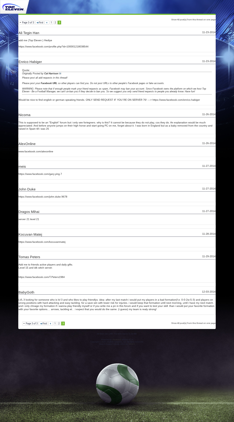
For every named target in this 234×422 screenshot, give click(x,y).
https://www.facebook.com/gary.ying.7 (40, 173)
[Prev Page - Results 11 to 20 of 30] (47, 23)
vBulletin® (116, 340)
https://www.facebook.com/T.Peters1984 (41, 277)
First (41, 22)
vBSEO (132, 344)
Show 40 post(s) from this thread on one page (193, 19)
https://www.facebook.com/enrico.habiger (176, 99)
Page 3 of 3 (28, 22)
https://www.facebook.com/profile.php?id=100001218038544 (53, 46)
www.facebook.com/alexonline (35, 151)
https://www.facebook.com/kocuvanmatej (41, 241)
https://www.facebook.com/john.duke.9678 (42, 196)
